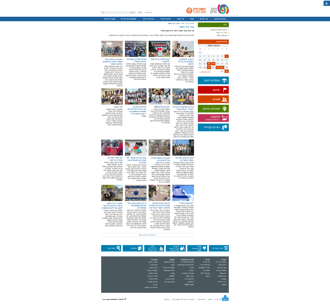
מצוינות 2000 (189, 285)
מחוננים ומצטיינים (187, 262)
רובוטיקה (191, 282)
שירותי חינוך (148, 19)
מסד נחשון (190, 276)
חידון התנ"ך (222, 265)
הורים (208, 260)
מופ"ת (191, 268)
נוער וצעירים (222, 268)
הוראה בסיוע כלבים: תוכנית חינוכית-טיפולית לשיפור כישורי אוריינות (159, 205)
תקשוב (172, 260)
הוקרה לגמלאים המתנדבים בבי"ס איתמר (186, 61)
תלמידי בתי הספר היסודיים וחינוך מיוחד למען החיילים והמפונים (112, 205)
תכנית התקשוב (169, 262)
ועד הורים (206, 262)
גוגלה (173, 265)
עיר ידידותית (222, 282)
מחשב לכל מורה (169, 268)
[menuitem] (140, 12)
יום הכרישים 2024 (162, 107)
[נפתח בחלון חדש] (213, 90)
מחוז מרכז (154, 265)
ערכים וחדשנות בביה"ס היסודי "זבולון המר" (183, 108)
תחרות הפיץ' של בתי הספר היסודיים (184, 159)
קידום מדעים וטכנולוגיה (185, 265)
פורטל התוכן (153, 273)
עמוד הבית (190, 23)
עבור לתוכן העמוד (165, 2)
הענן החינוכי (153, 268)
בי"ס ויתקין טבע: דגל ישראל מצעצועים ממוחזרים (137, 205)
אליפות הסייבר (221, 270)
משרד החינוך (109, 19)
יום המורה (222, 273)
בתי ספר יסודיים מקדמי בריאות (115, 159)
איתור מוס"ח (153, 279)
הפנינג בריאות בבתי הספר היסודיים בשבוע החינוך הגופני (112, 61)
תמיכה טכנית (170, 279)
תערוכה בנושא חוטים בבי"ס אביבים (160, 159)
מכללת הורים (205, 265)
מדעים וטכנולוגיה (187, 260)
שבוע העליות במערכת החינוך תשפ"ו (136, 60)
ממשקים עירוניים (128, 19)
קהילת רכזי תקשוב (151, 287)
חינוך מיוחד (165, 19)
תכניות (223, 260)
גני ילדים (204, 19)
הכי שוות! (118, 107)
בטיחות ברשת (222, 35)
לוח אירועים (222, 42)
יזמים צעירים (189, 279)
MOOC (172, 276)
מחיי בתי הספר (221, 33)
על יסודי (180, 19)
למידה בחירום (153, 276)
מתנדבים (206, 270)
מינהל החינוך (220, 19)
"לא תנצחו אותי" (186, 203)
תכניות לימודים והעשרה (218, 30)
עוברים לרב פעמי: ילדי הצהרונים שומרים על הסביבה (136, 160)
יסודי (192, 19)
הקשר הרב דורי (221, 262)
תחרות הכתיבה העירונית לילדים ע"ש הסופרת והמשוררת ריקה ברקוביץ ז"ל (137, 110)
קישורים (154, 260)
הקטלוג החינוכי (152, 270)
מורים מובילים (170, 282)
